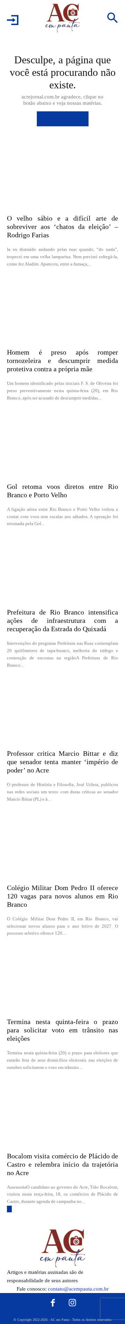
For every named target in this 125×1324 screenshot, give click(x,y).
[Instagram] (72, 1303)
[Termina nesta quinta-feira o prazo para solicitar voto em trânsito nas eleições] (62, 978)
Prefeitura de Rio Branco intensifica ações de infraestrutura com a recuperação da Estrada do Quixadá (62, 620)
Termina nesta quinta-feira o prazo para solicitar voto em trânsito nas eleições (62, 1030)
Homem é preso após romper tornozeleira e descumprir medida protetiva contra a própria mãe (62, 360)
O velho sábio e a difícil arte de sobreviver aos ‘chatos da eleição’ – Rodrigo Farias (62, 226)
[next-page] (9, 1209)
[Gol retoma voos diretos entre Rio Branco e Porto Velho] (62, 443)
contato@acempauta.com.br (78, 1289)
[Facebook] (53, 1303)
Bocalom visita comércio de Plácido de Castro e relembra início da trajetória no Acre (62, 1164)
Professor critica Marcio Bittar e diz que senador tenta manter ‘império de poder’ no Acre (62, 762)
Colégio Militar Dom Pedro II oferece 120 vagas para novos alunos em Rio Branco (62, 896)
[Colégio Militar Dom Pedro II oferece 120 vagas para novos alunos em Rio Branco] (62, 844)
